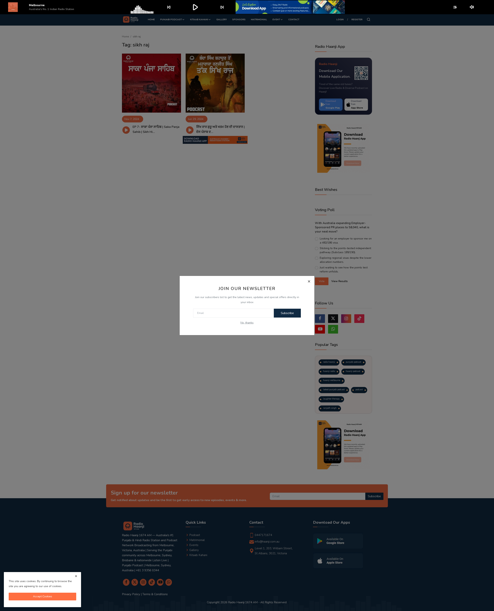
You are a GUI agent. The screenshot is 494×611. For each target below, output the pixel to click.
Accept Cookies (42, 596)
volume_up (472, 7)
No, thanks (247, 322)
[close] (76, 576)
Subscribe (287, 313)
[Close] (309, 281)
